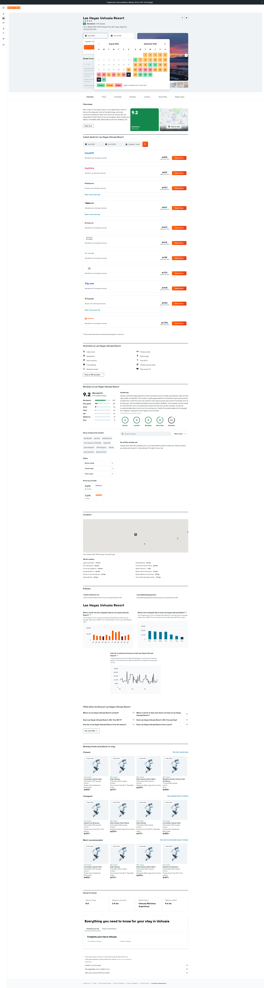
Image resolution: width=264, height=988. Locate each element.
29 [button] (129, 75)
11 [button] (108, 65)
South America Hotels (105, 983)
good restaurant (89, 447)
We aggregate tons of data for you (97, 969)
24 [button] (104, 75)
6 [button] (118, 60)
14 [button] (123, 65)
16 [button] (99, 70)
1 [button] (128, 55)
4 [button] (108, 60)
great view (107, 443)
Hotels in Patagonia (132, 983)
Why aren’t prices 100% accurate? (97, 973)
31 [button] (104, 80)
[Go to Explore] (3, 28)
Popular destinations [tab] (109, 929)
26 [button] (114, 75)
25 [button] (109, 75)
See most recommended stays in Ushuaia (174, 840)
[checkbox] (93, 487)
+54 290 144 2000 (89, 29)
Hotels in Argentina (119, 983)
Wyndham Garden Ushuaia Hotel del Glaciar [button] (174, 780)
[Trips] (3, 39)
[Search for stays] (3, 18)
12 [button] (114, 65)
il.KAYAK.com (86, 983)
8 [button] (128, 60)
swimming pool (101, 447)
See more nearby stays (180, 752)
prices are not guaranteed (124, 959)
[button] (261, 2)
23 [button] (99, 75)
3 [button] (103, 60)
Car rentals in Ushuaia (94, 941)
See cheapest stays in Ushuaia (177, 796)
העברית (150, 2)
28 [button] (124, 75)
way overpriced (89, 452)
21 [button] (123, 70)
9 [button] (98, 65)
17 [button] (104, 70)
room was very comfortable (92, 443)
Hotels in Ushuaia (125, 941)
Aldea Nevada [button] (115, 779)
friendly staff (88, 438)
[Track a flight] (3, 33)
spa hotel (97, 438)
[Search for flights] (3, 14)
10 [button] (104, 65)
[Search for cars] (3, 23)
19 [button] (114, 70)
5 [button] (113, 60)
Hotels (94, 983)
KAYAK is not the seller (93, 965)
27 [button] (119, 75)
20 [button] (119, 70)
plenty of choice (101, 452)
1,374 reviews (100, 24)
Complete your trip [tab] (92, 929)
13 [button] (119, 65)
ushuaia (111, 447)
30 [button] (99, 80)
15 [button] (128, 65)
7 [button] (123, 60)
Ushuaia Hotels (144, 983)
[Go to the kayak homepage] (13, 7)
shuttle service (107, 438)
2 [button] (98, 60)
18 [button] (109, 70)
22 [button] (129, 70)
